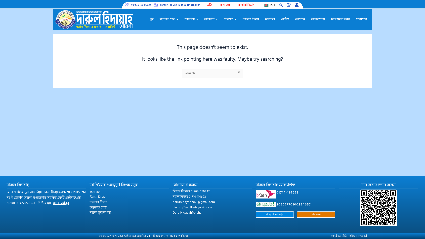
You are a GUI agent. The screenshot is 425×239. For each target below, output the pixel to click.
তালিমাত (209, 19)
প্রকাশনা (228, 19)
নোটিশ (285, 19)
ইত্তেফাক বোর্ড (167, 19)
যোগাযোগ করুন (185, 185)
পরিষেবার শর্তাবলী (358, 236)
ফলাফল (225, 4)
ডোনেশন (300, 19)
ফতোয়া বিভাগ (246, 4)
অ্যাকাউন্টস (318, 19)
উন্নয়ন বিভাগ (98, 197)
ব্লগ (152, 19)
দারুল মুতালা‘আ (100, 212)
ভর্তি (209, 4)
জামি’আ (190, 19)
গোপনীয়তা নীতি (339, 236)
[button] (169, 19)
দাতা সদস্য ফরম (340, 19)
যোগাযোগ (361, 19)
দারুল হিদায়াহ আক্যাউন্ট (275, 185)
